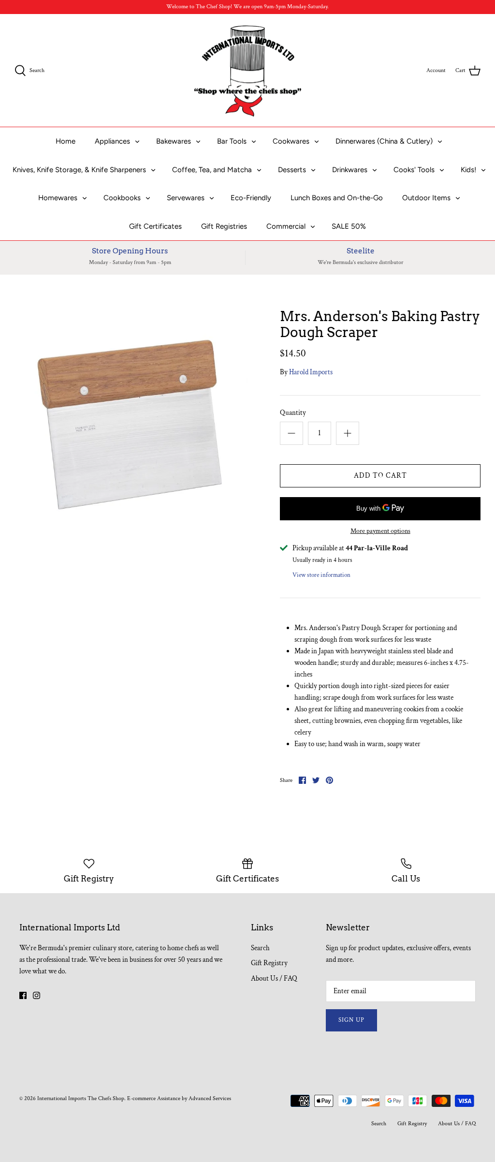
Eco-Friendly (251, 197)
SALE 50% (349, 226)
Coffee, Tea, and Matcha (212, 169)
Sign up (351, 1020)
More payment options (380, 531)
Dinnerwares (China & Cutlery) (384, 141)
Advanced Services (210, 1098)
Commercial (286, 226)
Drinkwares (349, 169)
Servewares (185, 197)
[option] (131, 425)
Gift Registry (269, 963)
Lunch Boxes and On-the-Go (337, 197)
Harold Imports (311, 372)
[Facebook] (23, 995)
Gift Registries (224, 226)
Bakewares (173, 141)
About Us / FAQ (274, 978)
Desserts (292, 169)
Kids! (468, 169)
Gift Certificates (155, 226)
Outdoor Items (426, 197)
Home (65, 141)
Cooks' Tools (414, 169)
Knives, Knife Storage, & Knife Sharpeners (79, 169)
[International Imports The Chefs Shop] (247, 71)
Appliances (112, 141)
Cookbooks (122, 197)
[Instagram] (36, 995)
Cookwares (291, 141)
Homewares (57, 197)
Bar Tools (232, 141)
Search (260, 948)
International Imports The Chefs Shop (80, 1098)
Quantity (293, 412)
